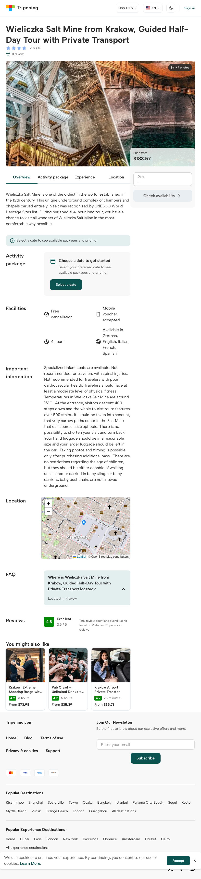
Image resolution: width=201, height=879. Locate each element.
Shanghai (36, 802)
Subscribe (146, 758)
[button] (84, 523)
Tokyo (73, 802)
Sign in (189, 8)
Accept (178, 861)
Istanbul (121, 802)
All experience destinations (27, 848)
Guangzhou (98, 811)
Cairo (165, 839)
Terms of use (51, 738)
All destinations (124, 811)
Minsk (36, 811)
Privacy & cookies (22, 750)
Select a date (66, 285)
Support (53, 750)
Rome (10, 839)
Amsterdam (131, 839)
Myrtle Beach (16, 811)
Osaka (87, 802)
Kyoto (186, 802)
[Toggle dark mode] (170, 8)
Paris (38, 839)
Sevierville (56, 802)
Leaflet (81, 556)
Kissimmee (15, 802)
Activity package (53, 177)
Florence (110, 839)
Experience (85, 177)
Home (11, 738)
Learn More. (30, 863)
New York (70, 839)
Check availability (159, 195)
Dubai (24, 839)
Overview (21, 177)
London (78, 811)
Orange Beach (57, 811)
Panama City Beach (148, 802)
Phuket (150, 839)
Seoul (172, 802)
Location (116, 177)
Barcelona (90, 839)
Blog (28, 738)
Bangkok (104, 802)
